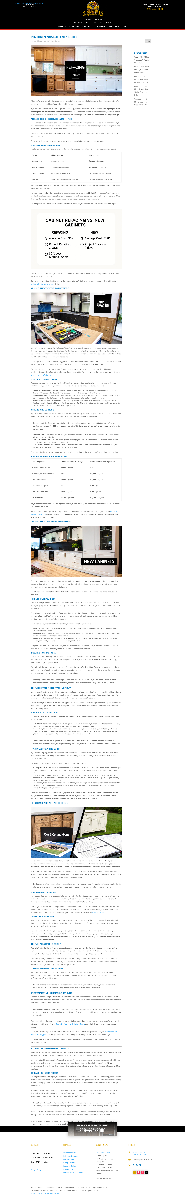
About (67, 26)
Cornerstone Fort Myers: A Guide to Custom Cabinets (140, 102)
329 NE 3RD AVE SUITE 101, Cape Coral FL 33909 (29, 3)
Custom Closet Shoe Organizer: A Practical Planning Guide (142, 60)
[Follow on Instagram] (138, 1172)
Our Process (85, 26)
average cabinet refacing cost (41, 375)
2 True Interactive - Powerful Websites (45, 1193)
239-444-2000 (93, 1131)
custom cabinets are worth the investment (69, 1024)
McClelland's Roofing (99, 912)
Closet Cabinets (69, 1159)
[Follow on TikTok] (142, 1172)
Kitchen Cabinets (55, 41)
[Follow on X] (146, 1172)
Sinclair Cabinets (37, 41)
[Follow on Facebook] (134, 1172)
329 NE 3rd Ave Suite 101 (141, 1152)
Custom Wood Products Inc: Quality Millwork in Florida (141, 79)
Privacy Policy (36, 1170)
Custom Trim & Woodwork (73, 1172)
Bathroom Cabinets (70, 1156)
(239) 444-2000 (155, 9)
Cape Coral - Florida (103, 1152)
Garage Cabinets (69, 1162)
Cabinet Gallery (98, 26)
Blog (110, 26)
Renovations (68, 1169)
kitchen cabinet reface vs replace (42, 284)
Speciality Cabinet (69, 1166)
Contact (124, 26)
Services (75, 26)
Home (60, 26)
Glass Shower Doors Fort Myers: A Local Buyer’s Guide (141, 69)
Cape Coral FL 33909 (140, 1154)
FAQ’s (116, 26)
